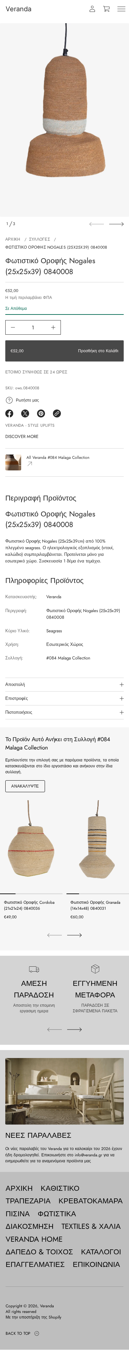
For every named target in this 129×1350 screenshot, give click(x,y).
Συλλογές (39, 239)
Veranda (18, 9)
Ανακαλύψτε (25, 786)
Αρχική (12, 239)
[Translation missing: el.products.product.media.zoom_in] (64, 120)
